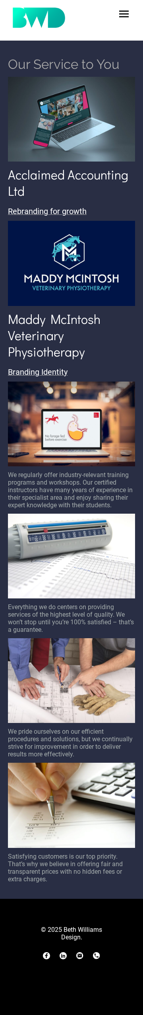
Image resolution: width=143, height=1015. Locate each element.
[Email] (79, 955)
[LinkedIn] (63, 955)
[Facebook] (46, 955)
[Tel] (96, 955)
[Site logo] (39, 18)
